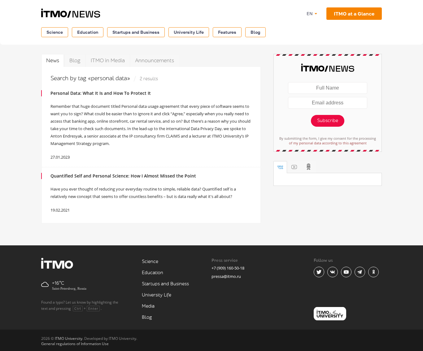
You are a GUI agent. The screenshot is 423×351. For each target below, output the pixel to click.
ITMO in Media (108, 60)
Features (227, 32)
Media (148, 306)
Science (54, 32)
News (52, 60)
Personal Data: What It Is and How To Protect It (100, 93)
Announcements (154, 60)
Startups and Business (135, 32)
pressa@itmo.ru (226, 276)
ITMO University (68, 338)
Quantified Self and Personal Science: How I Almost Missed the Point (123, 176)
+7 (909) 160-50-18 (228, 268)
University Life (189, 32)
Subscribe (327, 121)
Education (87, 32)
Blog (255, 32)
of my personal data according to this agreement (328, 143)
